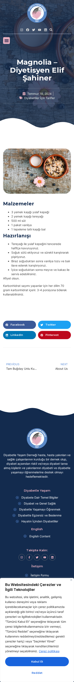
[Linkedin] (45, 29)
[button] (51, 30)
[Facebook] (27, 29)
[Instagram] (21, 29)
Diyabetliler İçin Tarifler (39, 98)
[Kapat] (71, 580)
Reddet (37, 672)
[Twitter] (33, 29)
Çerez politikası (49, 651)
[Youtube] (39, 29)
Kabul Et (37, 661)
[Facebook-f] (29, 557)
